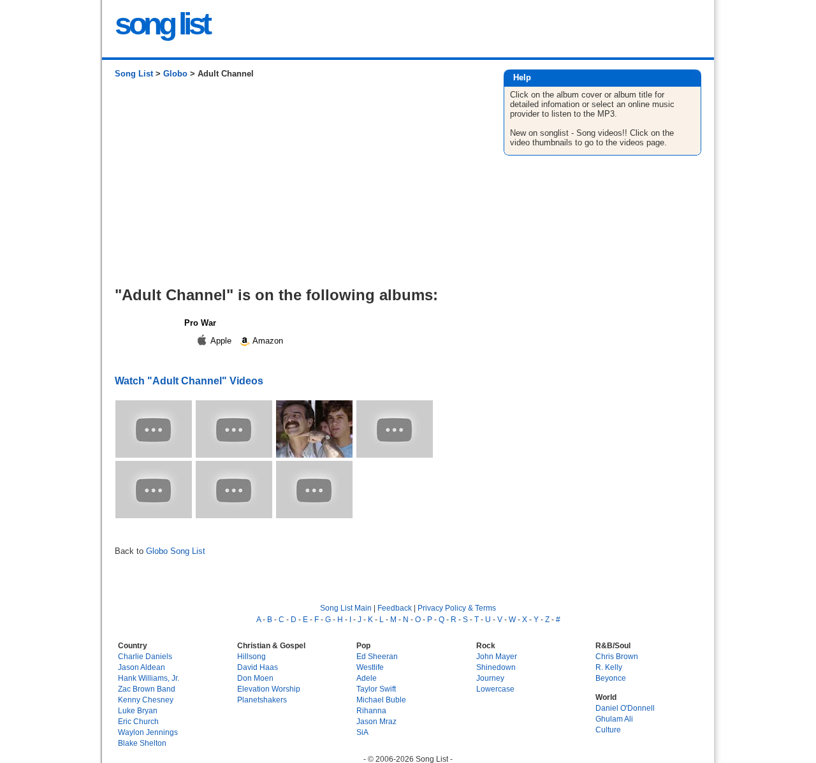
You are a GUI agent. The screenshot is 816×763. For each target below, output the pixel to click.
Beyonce (610, 678)
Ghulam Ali (614, 719)
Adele (366, 678)
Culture (608, 729)
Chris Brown (616, 656)
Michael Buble (381, 699)
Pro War (200, 323)
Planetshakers (262, 699)
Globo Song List (175, 551)
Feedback (394, 608)
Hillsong (251, 656)
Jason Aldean (141, 667)
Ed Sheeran (377, 656)
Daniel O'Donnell (625, 708)
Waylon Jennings (148, 732)
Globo (175, 73)
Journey (490, 678)
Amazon (267, 340)
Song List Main (346, 608)
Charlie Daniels (145, 656)
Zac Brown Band (146, 689)
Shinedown (496, 667)
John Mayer (496, 656)
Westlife (370, 667)
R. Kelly (608, 667)
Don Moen (255, 678)
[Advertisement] (296, 187)
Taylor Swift (376, 689)
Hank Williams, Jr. (148, 678)
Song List (134, 73)
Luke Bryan (137, 710)
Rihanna (371, 710)
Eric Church (138, 721)
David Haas (257, 667)
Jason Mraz (376, 721)
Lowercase (495, 689)
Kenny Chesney (145, 699)
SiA (362, 732)
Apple (221, 340)
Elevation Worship (268, 689)
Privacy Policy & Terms (457, 608)
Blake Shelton (142, 743)
